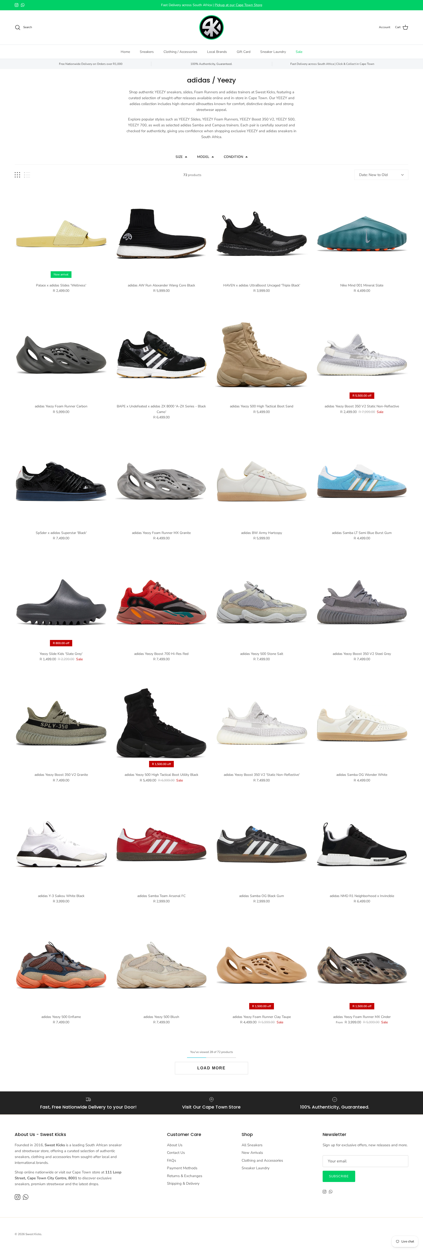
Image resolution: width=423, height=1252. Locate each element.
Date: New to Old (373, 174)
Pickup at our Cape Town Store (238, 5)
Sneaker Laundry (273, 51)
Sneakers (147, 51)
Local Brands (217, 51)
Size (179, 157)
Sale (299, 51)
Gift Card (243, 51)
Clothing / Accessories (180, 51)
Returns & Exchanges (184, 1175)
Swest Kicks (33, 1234)
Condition (233, 157)
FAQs (171, 1160)
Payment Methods (182, 1168)
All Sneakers (252, 1145)
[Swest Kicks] (211, 27)
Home (125, 51)
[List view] (27, 175)
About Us (174, 1145)
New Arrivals (252, 1152)
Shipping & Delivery (183, 1183)
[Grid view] (17, 175)
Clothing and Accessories (262, 1160)
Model (203, 157)
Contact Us (176, 1152)
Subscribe (339, 1176)
